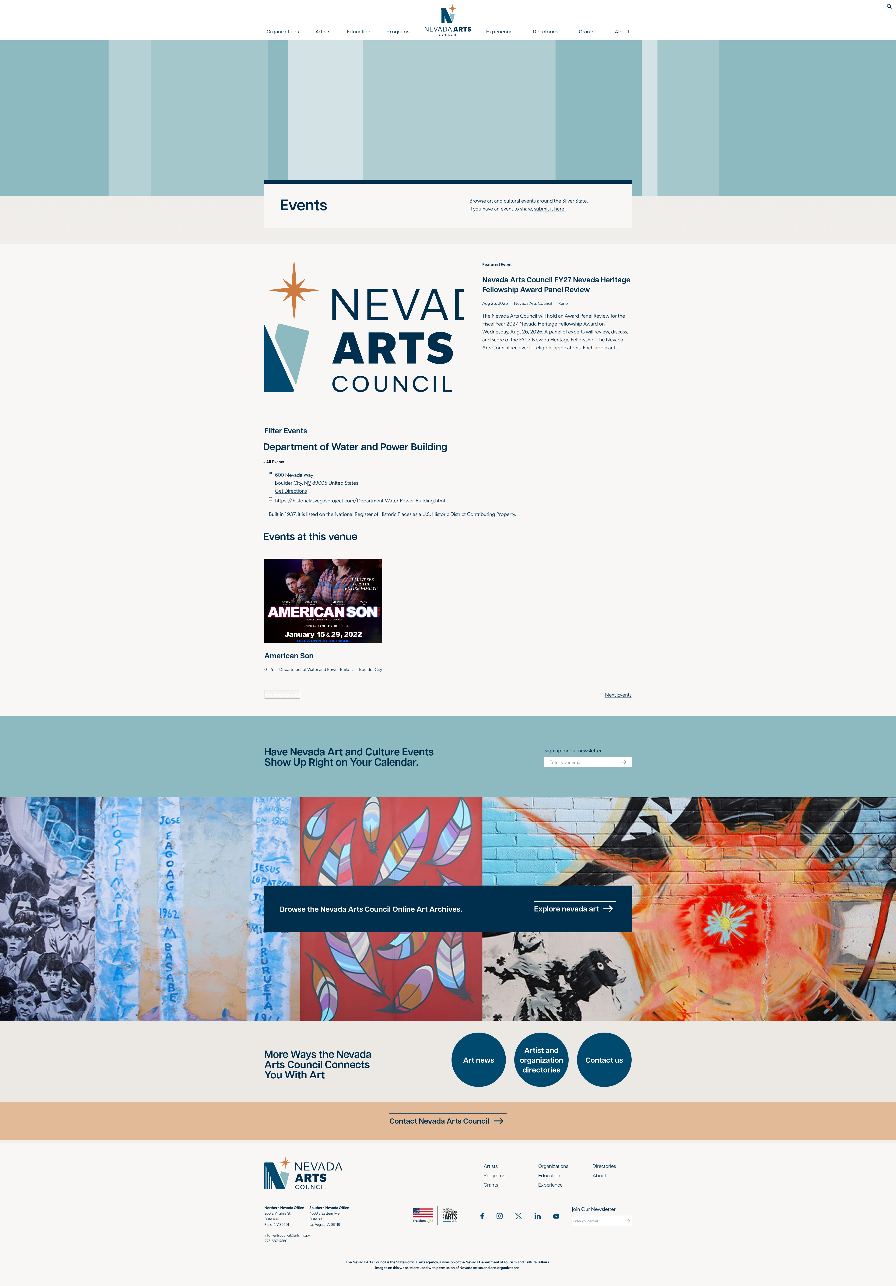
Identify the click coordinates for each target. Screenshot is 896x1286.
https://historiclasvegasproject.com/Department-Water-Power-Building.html (360, 500)
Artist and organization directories (541, 1060)
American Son (289, 655)
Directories (545, 31)
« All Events (273, 461)
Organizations (283, 31)
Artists (323, 31)
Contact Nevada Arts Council (439, 1120)
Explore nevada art (566, 908)
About (622, 31)
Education (359, 31)
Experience (499, 31)
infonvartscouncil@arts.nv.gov (287, 1235)
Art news (478, 1060)
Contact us (604, 1060)
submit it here (549, 208)
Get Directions (291, 490)
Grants (587, 31)
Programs (398, 31)
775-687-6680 (275, 1240)
